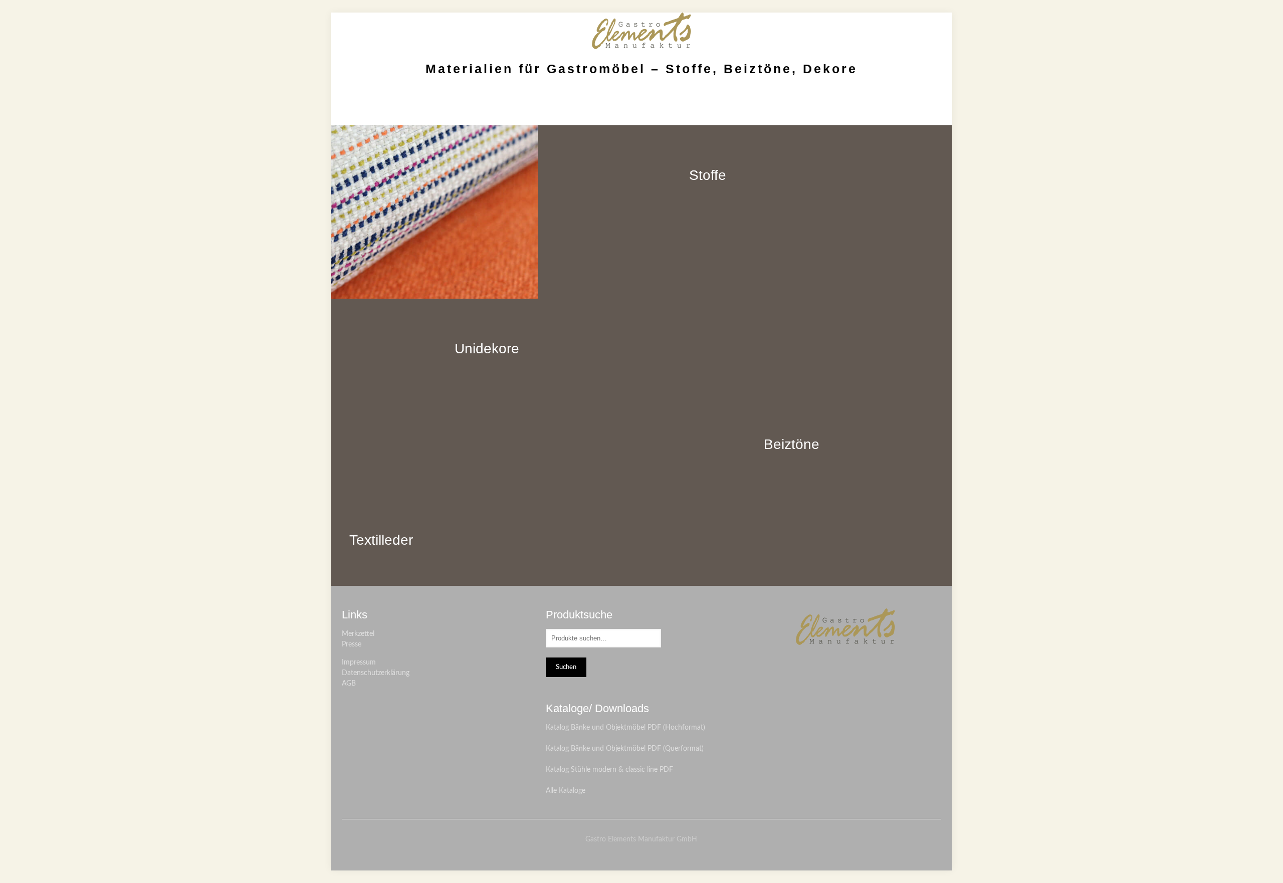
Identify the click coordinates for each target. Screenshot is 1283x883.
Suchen (566, 667)
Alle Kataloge (565, 790)
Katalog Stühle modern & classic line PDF (609, 769)
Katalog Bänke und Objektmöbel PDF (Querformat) (625, 748)
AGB (349, 683)
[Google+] (648, 854)
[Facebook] (634, 854)
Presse (351, 644)
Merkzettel (358, 633)
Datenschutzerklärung (375, 673)
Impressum (359, 662)
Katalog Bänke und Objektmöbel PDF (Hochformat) (625, 727)
